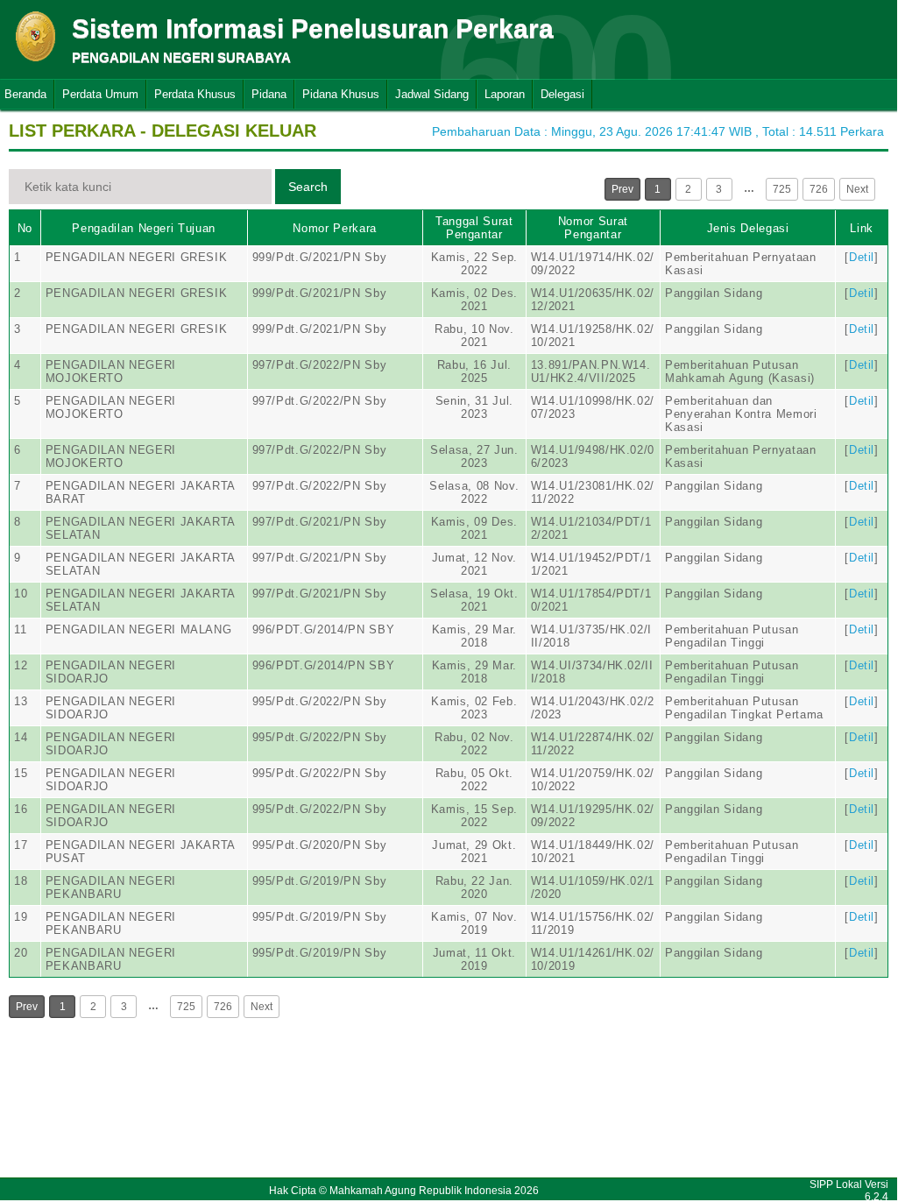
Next (857, 189)
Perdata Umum (100, 94)
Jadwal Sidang (432, 94)
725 (782, 189)
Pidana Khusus (340, 94)
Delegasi (562, 94)
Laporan (504, 94)
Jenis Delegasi (748, 228)
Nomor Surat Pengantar (593, 228)
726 (819, 189)
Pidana (268, 94)
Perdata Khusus (195, 94)
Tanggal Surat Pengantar (474, 228)
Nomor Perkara (334, 228)
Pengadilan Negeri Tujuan (144, 228)
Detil (861, 257)
